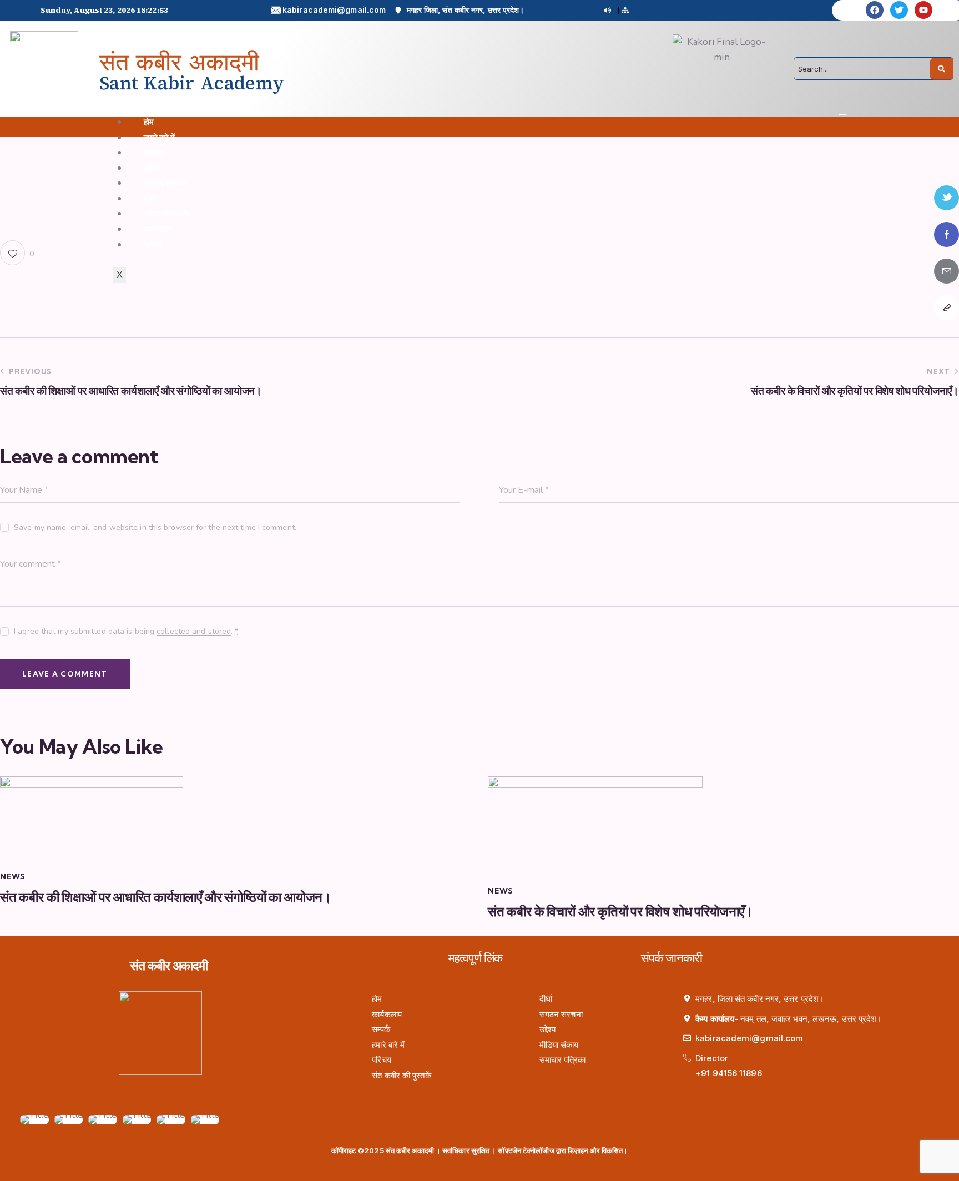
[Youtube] (923, 10)
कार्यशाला (157, 229)
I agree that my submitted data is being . (126, 631)
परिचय (153, 152)
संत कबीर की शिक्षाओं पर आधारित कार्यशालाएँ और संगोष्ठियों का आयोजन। (165, 897)
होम (149, 122)
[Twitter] (899, 10)
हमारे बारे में (159, 137)
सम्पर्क (152, 244)
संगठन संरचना (165, 183)
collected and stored (194, 632)
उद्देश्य (152, 168)
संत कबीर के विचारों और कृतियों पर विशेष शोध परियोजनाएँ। (620, 912)
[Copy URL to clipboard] (946, 307)
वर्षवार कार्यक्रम (167, 213)
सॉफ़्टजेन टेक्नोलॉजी (523, 1150)
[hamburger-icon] (842, 114)
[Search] (941, 68)
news (13, 876)
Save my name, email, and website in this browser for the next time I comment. (155, 527)
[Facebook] (875, 10)
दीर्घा (150, 198)
